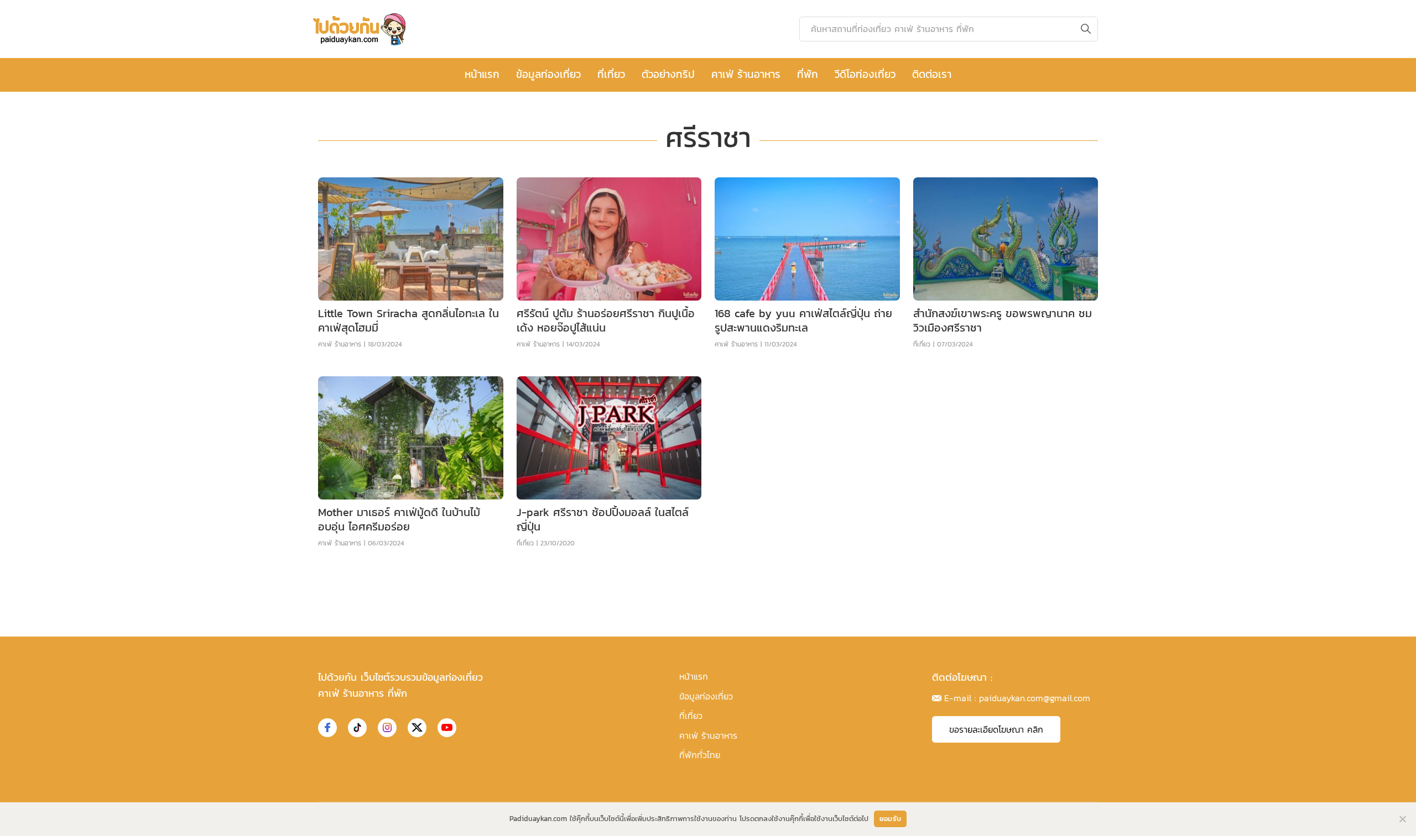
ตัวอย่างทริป (668, 74)
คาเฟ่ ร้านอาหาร (745, 74)
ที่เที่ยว (611, 74)
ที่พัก (807, 74)
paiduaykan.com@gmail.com (1034, 698)
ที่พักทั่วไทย (699, 755)
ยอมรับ (890, 818)
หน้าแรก (482, 74)
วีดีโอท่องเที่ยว (865, 74)
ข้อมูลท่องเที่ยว (548, 74)
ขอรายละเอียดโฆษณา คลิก (996, 729)
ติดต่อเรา (931, 74)
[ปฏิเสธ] (1402, 818)
